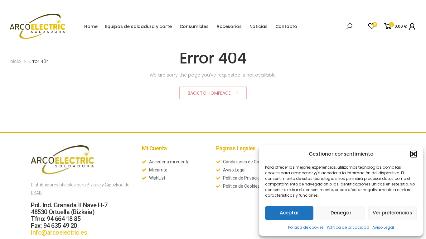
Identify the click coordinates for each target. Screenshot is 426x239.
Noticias (258, 26)
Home (90, 26)
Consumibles (194, 26)
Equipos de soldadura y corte (138, 26)
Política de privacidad (348, 227)
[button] (413, 154)
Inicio (15, 61)
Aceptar (289, 212)
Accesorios (229, 26)
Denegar (341, 212)
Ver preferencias (392, 212)
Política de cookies (306, 227)
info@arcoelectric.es (59, 232)
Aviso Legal (383, 227)
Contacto (286, 26)
